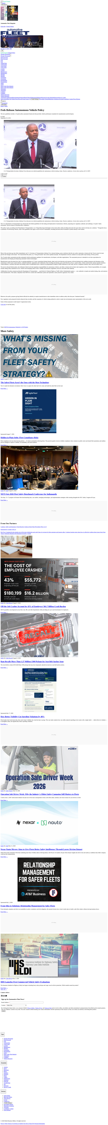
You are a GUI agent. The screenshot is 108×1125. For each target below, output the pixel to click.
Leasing (3, 69)
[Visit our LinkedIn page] (3, 996)
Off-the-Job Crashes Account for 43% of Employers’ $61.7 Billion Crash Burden (33, 606)
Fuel (2, 60)
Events (23, 99)
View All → (4, 989)
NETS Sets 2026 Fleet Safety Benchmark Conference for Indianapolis (29, 494)
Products (22, 97)
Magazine (9, 97)
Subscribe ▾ (4, 4)
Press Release (76, 99)
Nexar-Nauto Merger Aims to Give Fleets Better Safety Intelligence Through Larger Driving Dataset (41, 849)
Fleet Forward (4, 57)
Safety (2, 83)
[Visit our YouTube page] (6, 996)
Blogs (13, 97)
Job (53, 97)
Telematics (3, 89)
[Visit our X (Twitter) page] (4, 996)
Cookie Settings (35, 99)
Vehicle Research (5, 94)
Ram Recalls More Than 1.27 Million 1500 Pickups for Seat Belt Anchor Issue (32, 661)
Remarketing (4, 80)
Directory (56, 97)
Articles (12, 1)
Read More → (4, 388)
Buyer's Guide (62, 97)
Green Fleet (3, 66)
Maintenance (4, 72)
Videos (16, 1)
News (6, 97)
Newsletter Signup (43, 99)
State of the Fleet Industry (7, 86)
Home (2, 106)
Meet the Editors (11, 99)
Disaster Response (5, 54)
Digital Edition (10, 26)
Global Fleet (4, 63)
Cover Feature (6, 1)
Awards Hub (49, 97)
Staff (7, 490)
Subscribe (3, 26)
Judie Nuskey (9, 790)
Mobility (3, 74)
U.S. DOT (22, 327)
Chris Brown (9, 603)
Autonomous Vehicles (14, 327)
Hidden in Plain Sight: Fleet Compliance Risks (19, 438)
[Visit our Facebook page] (1, 996)
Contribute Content (68, 99)
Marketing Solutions (53, 99)
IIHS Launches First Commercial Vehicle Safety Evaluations (25, 982)
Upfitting (3, 92)
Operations (3, 77)
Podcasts (43, 97)
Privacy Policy (4, 1123)
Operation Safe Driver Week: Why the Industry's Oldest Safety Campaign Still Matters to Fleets (40, 794)
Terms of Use (11, 1123)
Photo (25, 97)
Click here (3, 304)
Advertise (61, 99)
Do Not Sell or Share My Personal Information (33, 1123)
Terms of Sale (18, 1123)
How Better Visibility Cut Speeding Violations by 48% (23, 717)
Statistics (17, 97)
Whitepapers (33, 97)
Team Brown (18, 99)
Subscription (4, 99)
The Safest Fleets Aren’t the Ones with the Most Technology (25, 382)
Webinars (39, 97)
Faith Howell (9, 658)
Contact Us (28, 99)
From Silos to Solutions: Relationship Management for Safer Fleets (28, 906)
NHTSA (6, 327)
